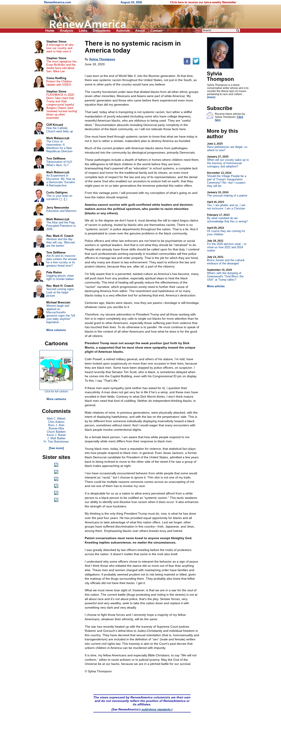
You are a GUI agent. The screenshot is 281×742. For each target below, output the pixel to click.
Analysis (66, 30)
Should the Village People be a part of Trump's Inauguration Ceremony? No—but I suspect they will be (226, 179)
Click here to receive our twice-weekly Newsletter (203, 2)
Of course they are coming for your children (226, 231)
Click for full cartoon (56, 391)
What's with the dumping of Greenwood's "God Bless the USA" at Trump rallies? (225, 274)
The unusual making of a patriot (227, 194)
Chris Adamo (56, 421)
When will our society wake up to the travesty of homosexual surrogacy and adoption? (228, 161)
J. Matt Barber (56, 438)
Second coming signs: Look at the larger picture (60, 292)
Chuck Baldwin (56, 431)
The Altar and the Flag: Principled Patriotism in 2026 (61, 226)
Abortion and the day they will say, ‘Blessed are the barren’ (60, 242)
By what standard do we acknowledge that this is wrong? (227, 218)
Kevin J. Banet (56, 435)
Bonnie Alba (56, 428)
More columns (56, 330)
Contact (156, 30)
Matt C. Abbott (56, 418)
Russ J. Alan (56, 425)
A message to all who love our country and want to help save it (60, 48)
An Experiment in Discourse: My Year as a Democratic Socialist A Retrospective (60, 180)
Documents (101, 30)
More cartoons (56, 399)
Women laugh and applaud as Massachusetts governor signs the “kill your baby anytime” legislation (60, 314)
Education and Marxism (61, 211)
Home (49, 30)
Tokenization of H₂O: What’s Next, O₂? (59, 163)
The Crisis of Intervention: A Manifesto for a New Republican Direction (59, 146)
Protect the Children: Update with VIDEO (59, 83)
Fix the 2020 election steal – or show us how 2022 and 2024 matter (226, 245)
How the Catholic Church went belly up (59, 129)
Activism (123, 30)
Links (83, 30)
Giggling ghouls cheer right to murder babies (60, 277)
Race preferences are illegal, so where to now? (227, 147)
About (140, 30)
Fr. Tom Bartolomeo (56, 441)
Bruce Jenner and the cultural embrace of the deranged (225, 260)
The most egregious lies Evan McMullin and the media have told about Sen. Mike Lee (61, 66)
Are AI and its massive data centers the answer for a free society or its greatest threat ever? (61, 260)
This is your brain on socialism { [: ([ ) (59, 197)
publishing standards (156, 709)
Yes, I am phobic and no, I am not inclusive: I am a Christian (226, 205)
